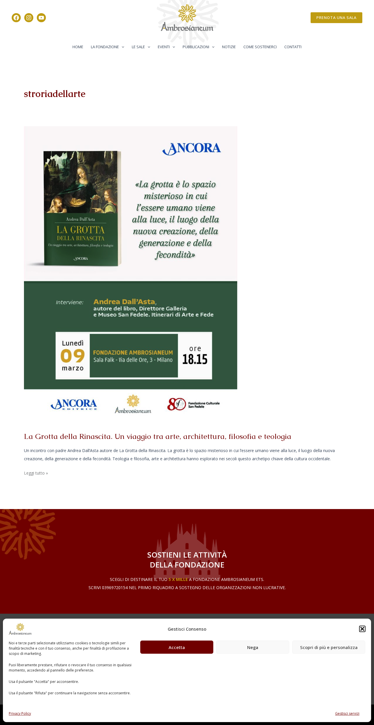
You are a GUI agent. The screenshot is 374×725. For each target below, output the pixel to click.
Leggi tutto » (36, 472)
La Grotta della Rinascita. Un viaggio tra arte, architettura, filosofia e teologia (157, 436)
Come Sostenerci (260, 46)
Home (77, 46)
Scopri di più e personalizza (329, 647)
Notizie (229, 46)
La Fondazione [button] (105, 46)
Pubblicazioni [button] (196, 46)
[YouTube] (41, 17)
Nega (252, 647)
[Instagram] (28, 17)
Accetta (177, 647)
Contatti (293, 46)
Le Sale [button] (138, 46)
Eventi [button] (164, 46)
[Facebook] (16, 17)
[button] (362, 629)
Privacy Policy (20, 713)
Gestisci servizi (347, 713)
